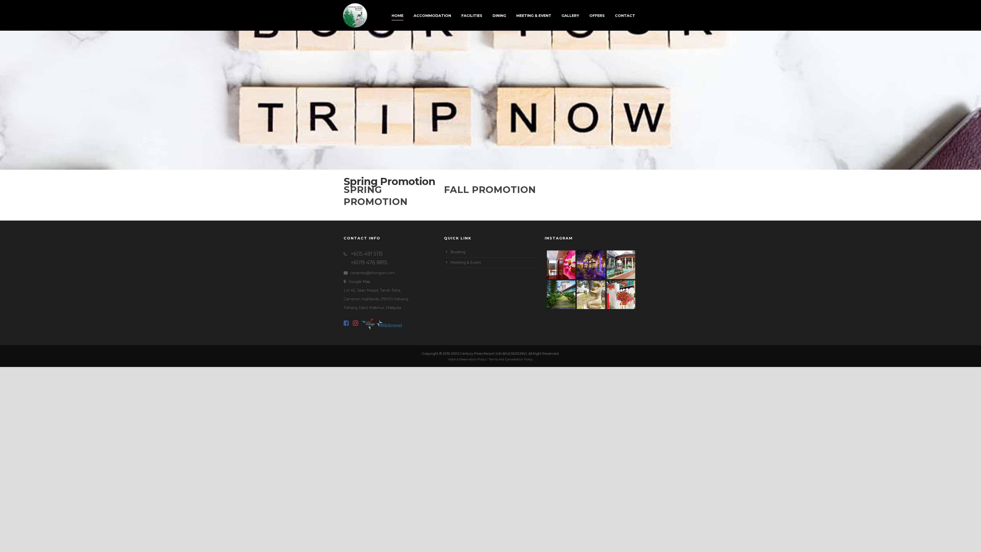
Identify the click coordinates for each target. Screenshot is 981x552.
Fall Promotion (490, 189)
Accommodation (432, 15)
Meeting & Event (533, 15)
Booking (457, 252)
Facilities (471, 15)
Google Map (359, 281)
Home (397, 15)
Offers (597, 15)
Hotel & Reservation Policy (467, 359)
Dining (499, 15)
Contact (625, 15)
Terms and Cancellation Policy (511, 359)
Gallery (570, 15)
